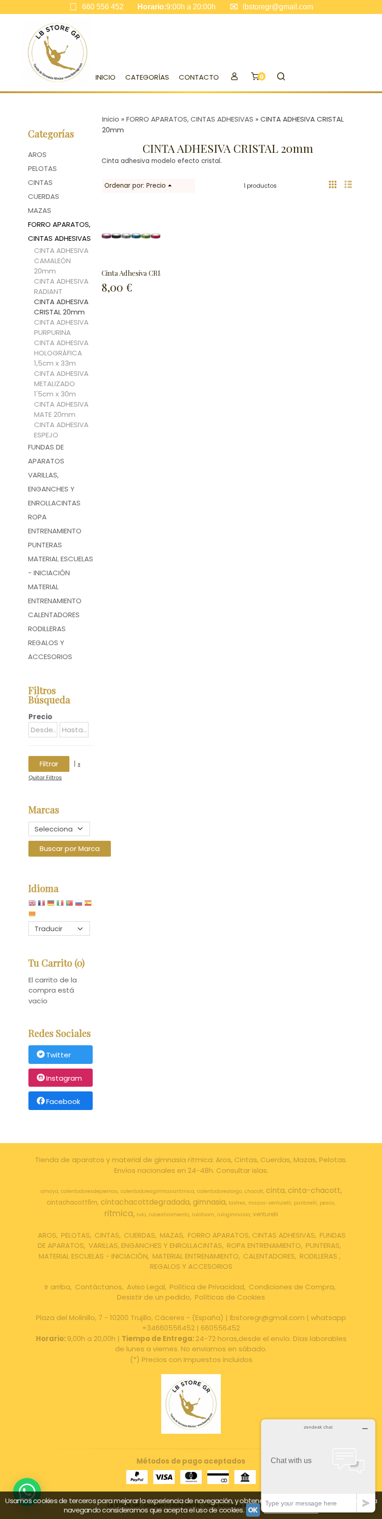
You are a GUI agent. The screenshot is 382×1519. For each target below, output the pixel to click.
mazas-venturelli (269, 1202)
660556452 (220, 1328)
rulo (141, 1214)
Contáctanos (98, 1287)
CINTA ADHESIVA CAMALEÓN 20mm (61, 260)
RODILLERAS (47, 628)
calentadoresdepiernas (89, 1191)
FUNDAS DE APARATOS (46, 454)
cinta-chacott (314, 1190)
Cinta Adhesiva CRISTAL (139, 273)
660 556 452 (102, 7)
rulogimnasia (233, 1214)
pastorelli (305, 1202)
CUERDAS (43, 196)
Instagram (64, 1078)
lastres (237, 1202)
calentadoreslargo (219, 1191)
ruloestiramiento (169, 1214)
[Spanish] (88, 905)
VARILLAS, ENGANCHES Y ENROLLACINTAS (54, 489)
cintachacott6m (72, 1202)
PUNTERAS (45, 545)
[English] (32, 905)
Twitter (58, 1055)
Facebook (63, 1101)
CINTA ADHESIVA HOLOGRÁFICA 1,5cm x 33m (61, 353)
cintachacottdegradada (145, 1202)
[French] (41, 905)
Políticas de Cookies (230, 1297)
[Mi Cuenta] (234, 77)
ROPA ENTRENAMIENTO (55, 524)
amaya (49, 1191)
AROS (37, 154)
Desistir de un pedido (153, 1297)
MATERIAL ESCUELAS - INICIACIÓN (60, 566)
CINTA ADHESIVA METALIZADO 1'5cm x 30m (61, 383)
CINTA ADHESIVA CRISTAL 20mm (61, 307)
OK (253, 1510)
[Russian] (78, 905)
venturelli (265, 1214)
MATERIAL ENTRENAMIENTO (55, 594)
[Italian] (60, 905)
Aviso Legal (146, 1287)
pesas (327, 1202)
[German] (51, 905)
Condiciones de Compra (291, 1287)
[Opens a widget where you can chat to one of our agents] (318, 1466)
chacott (254, 1191)
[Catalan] (33, 916)
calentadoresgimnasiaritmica (157, 1191)
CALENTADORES (54, 615)
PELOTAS (42, 168)
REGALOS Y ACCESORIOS (50, 649)
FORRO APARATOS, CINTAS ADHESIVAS (59, 231)
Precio (40, 717)
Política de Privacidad (207, 1287)
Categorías (147, 77)
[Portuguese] (69, 905)
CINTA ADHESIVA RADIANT (61, 286)
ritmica (118, 1213)
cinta (275, 1190)
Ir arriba (57, 1287)
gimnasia (209, 1202)
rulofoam (203, 1214)
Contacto (199, 77)
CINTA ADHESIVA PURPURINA (61, 327)
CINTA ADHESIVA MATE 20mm (61, 409)
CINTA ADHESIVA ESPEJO (61, 430)
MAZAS (39, 210)
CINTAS (40, 182)
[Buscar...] (281, 77)
